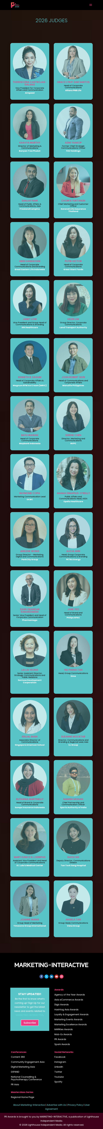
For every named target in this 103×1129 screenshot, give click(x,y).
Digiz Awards (61, 1004)
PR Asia (15, 1084)
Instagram (60, 1061)
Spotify (58, 1081)
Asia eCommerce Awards (68, 999)
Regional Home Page (22, 1097)
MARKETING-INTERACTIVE (29, 1015)
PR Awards (60, 1039)
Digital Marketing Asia (23, 1066)
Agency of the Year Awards (69, 994)
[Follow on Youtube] (57, 977)
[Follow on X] (46, 977)
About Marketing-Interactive (29, 1104)
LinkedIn (58, 1066)
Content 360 (18, 1056)
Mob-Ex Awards (63, 1034)
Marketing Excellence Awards (70, 1024)
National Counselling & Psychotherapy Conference (26, 1078)
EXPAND (15, 1071)
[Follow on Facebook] (41, 977)
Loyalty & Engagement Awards (71, 1014)
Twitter (58, 1071)
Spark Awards (62, 1044)
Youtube (59, 1076)
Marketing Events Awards (68, 1019)
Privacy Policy (75, 1104)
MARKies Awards (63, 1029)
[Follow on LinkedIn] (51, 977)
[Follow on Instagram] (62, 977)
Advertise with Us (56, 1104)
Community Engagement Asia (27, 1061)
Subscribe (30, 1023)
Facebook (59, 1056)
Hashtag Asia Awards (66, 1009)
